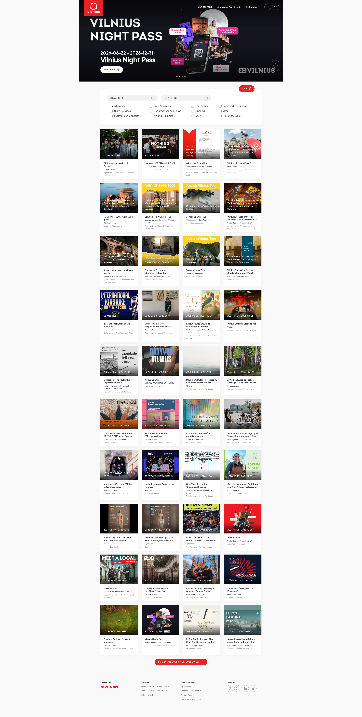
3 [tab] (182, 76)
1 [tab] (177, 76)
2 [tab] (179, 76)
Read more (109, 69)
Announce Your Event (228, 7)
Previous (275, 68)
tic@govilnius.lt (147, 695)
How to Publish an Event (191, 699)
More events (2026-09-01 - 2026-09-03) (178, 661)
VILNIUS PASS (205, 7)
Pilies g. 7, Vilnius (148, 691)
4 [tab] (185, 76)
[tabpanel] (181, 41)
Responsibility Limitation (191, 691)
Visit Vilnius (251, 7)
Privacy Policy (187, 695)
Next (275, 60)
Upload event (186, 686)
